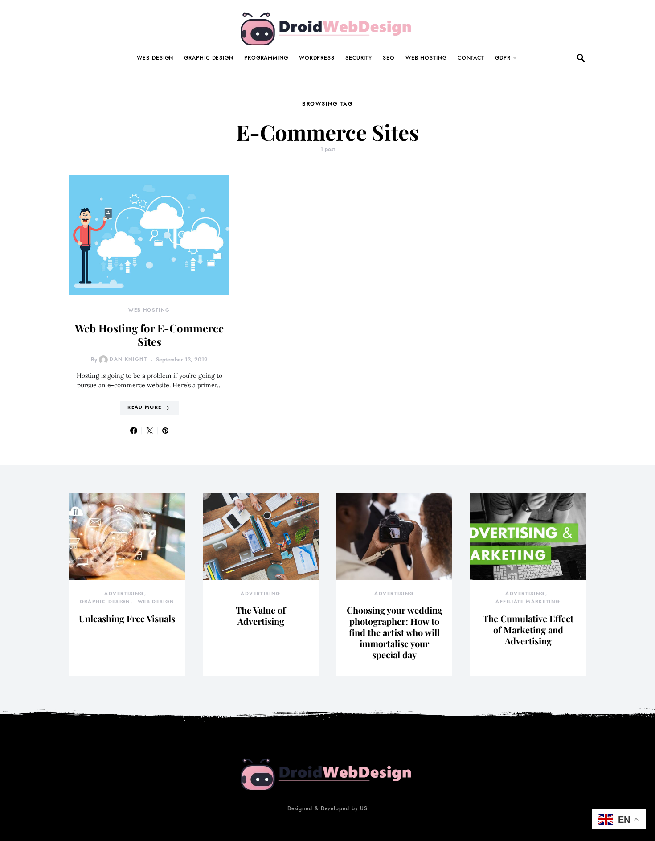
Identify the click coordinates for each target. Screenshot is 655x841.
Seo (389, 58)
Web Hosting (426, 58)
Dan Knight (128, 359)
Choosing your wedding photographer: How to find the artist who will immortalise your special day (394, 632)
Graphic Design (208, 58)
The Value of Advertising (261, 615)
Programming (266, 58)
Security (358, 58)
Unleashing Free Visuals (127, 618)
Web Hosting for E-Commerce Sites (149, 335)
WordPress (317, 58)
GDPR (503, 58)
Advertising (124, 593)
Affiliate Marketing (527, 601)
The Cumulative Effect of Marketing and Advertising (528, 629)
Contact (471, 58)
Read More (144, 407)
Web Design (155, 58)
